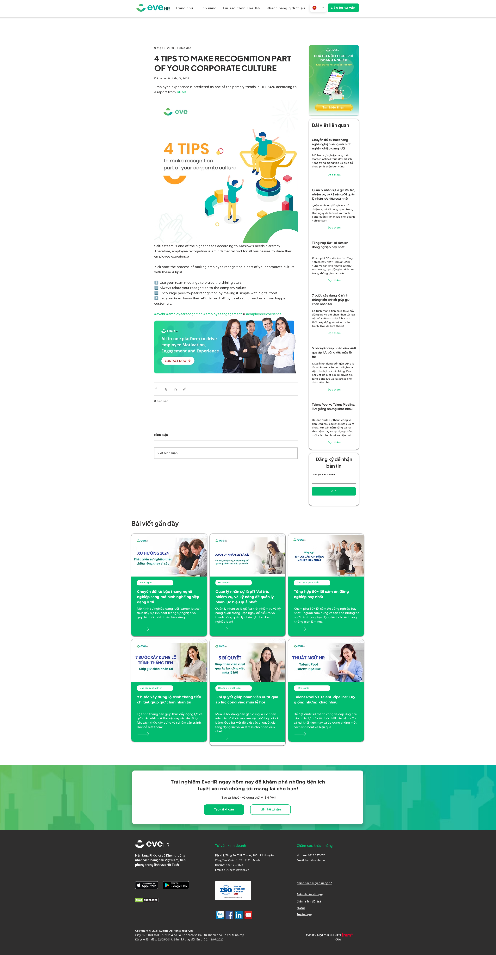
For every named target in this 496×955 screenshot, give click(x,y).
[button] (208, 8)
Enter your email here (323, 474)
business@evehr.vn (236, 870)
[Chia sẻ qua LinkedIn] (175, 389)
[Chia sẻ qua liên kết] (184, 389)
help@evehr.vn (315, 860)
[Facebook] (229, 915)
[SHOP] (149, 628)
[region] (334, 157)
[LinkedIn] (239, 915)
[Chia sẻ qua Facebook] (156, 389)
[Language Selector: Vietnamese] (318, 7)
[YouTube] (248, 915)
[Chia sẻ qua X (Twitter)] (165, 389)
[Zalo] (220, 915)
